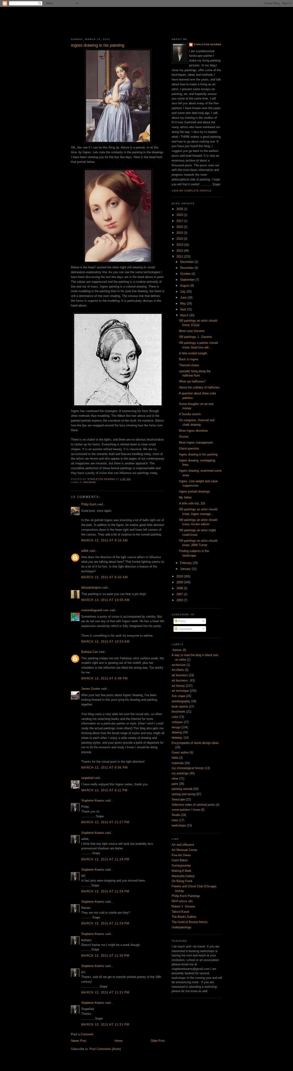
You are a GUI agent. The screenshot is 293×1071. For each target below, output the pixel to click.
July (183, 291)
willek (85, 550)
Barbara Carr (89, 652)
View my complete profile (192, 190)
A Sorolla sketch (190, 414)
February (186, 563)
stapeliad (87, 778)
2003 (180, 600)
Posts (181, 621)
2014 (180, 238)
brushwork (178, 711)
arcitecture (179, 665)
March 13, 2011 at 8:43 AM (104, 577)
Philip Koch (88, 504)
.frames (177, 650)
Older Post (158, 1040)
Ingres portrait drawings (194, 491)
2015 (180, 232)
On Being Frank (182, 881)
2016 (180, 227)
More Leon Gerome (191, 331)
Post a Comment (82, 1034)
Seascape (178, 799)
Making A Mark (181, 870)
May (183, 303)
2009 (180, 582)
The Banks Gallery (184, 916)
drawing (177, 732)
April (183, 309)
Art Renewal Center (184, 850)
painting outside (182, 789)
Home (118, 1040)
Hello (175, 757)
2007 (180, 594)
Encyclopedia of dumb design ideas (195, 743)
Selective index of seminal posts (193, 804)
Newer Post (78, 1040)
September (187, 279)
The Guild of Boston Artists (190, 922)
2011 (180, 256)
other (175, 778)
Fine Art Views (181, 855)
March (184, 315)
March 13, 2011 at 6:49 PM (104, 678)
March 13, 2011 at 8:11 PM (104, 790)
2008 (180, 588)
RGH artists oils (182, 901)
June (183, 297)
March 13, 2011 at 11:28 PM (105, 859)
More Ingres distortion (193, 430)
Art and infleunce (183, 844)
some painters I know (186, 809)
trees (175, 820)
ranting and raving (183, 794)
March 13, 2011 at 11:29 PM (105, 923)
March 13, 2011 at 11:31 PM (105, 992)
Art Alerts (178, 670)
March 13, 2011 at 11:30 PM (105, 955)
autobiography (181, 701)
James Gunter (90, 688)
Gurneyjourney (181, 865)
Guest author (180, 752)
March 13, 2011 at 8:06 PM (104, 767)
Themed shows (189, 365)
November (187, 267)
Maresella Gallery (183, 876)
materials (178, 763)
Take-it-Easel (180, 911)
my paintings (180, 773)
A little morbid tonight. (193, 353)
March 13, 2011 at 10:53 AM (105, 641)
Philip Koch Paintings (186, 896)
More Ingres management (196, 442)
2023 (180, 215)
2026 (180, 209)
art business (180, 675)
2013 (180, 244)
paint (175, 784)
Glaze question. (189, 448)
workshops (179, 825)
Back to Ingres (188, 359)
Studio (176, 815)
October (186, 273)
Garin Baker (179, 860)
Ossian (183, 436)
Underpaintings (181, 927)
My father (185, 497)
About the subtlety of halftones (199, 387)
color (175, 716)
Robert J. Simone (183, 906)
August (185, 285)
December (187, 262)
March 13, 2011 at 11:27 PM (105, 822)
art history (178, 685)
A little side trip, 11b (192, 503)
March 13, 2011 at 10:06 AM (105, 600)
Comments (185, 629)
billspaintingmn (91, 587)
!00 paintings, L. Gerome (195, 337)
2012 (180, 250)
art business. (180, 680)
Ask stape (178, 696)
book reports (180, 706)
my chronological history (188, 768)
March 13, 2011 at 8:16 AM (104, 540)
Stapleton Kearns (92, 800)
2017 (180, 221)
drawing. (90, 482)
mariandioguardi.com (95, 610)
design (176, 727)
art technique (180, 690)
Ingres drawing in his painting (198, 454)
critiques (177, 722)
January (186, 568)
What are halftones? (192, 381)
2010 (180, 576)
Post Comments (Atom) (105, 1049)
